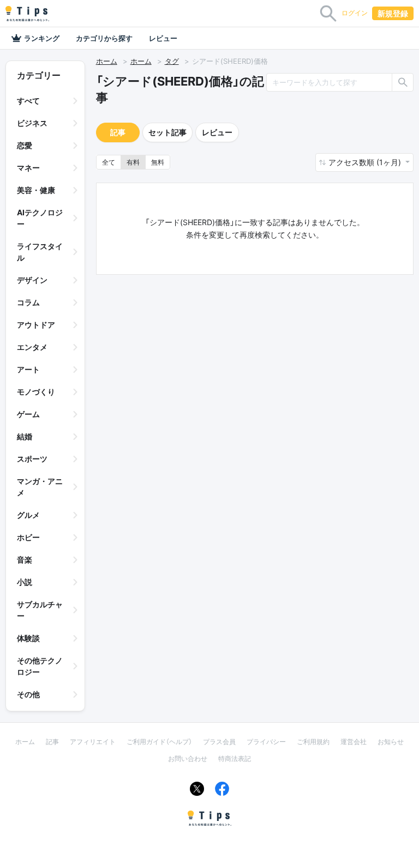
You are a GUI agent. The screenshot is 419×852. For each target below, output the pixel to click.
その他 (28, 694)
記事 (117, 132)
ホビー (28, 537)
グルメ (28, 514)
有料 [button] (133, 162)
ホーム (106, 61)
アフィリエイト (93, 742)
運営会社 (353, 742)
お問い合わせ (187, 758)
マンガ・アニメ (40, 486)
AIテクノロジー (40, 218)
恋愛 (24, 145)
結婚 (24, 436)
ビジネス (32, 123)
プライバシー (266, 742)
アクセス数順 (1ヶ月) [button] (365, 162)
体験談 (28, 638)
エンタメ (32, 347)
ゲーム (28, 414)
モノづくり (36, 391)
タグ (172, 61)
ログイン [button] (355, 13)
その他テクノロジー (40, 666)
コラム (28, 302)
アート (28, 369)
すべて (28, 100)
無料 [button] (157, 162)
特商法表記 (234, 758)
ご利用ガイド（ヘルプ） (159, 742)
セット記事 (167, 132)
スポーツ (32, 458)
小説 (24, 582)
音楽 (24, 559)
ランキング (41, 38)
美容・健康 (36, 190)
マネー (28, 167)
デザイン (32, 280)
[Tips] (27, 13)
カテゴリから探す (104, 38)
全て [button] (108, 162)
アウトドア (36, 324)
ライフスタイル (40, 251)
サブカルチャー (40, 610)
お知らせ (391, 742)
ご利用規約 (313, 742)
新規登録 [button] (393, 13)
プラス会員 (219, 742)
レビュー (163, 38)
